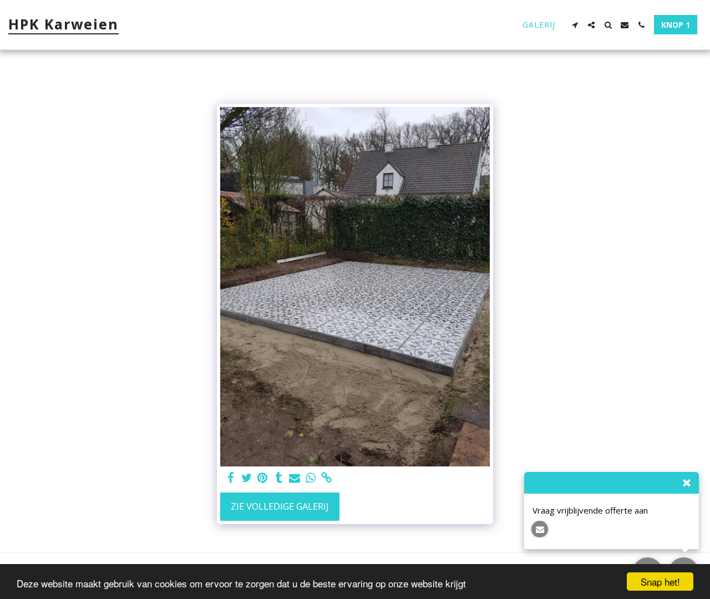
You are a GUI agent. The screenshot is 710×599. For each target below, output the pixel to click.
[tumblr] (279, 478)
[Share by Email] (295, 478)
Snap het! (660, 581)
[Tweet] (246, 478)
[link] (327, 478)
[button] (574, 25)
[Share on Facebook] (230, 478)
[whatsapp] (311, 478)
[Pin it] (262, 478)
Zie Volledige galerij (280, 506)
